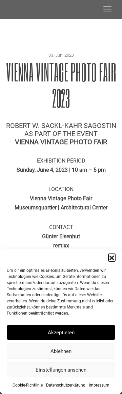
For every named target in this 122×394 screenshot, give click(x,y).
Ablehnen (61, 351)
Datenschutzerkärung (65, 385)
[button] (111, 257)
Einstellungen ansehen (61, 370)
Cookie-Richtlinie (28, 385)
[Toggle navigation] (107, 9)
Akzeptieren (61, 333)
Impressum (99, 385)
